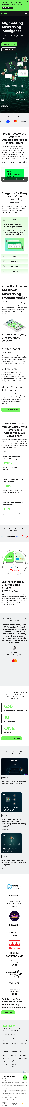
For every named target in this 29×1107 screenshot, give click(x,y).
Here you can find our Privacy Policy (9, 1097)
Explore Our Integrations (11, 738)
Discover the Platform (10, 410)
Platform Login (13, 1065)
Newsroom (6, 1058)
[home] (4, 13)
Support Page (13, 1060)
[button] (26, 13)
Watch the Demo (9, 44)
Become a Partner (6, 1065)
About (4, 1055)
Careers (5, 1061)
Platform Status (13, 1056)
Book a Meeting (8, 49)
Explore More (7, 8)
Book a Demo (8, 1012)
